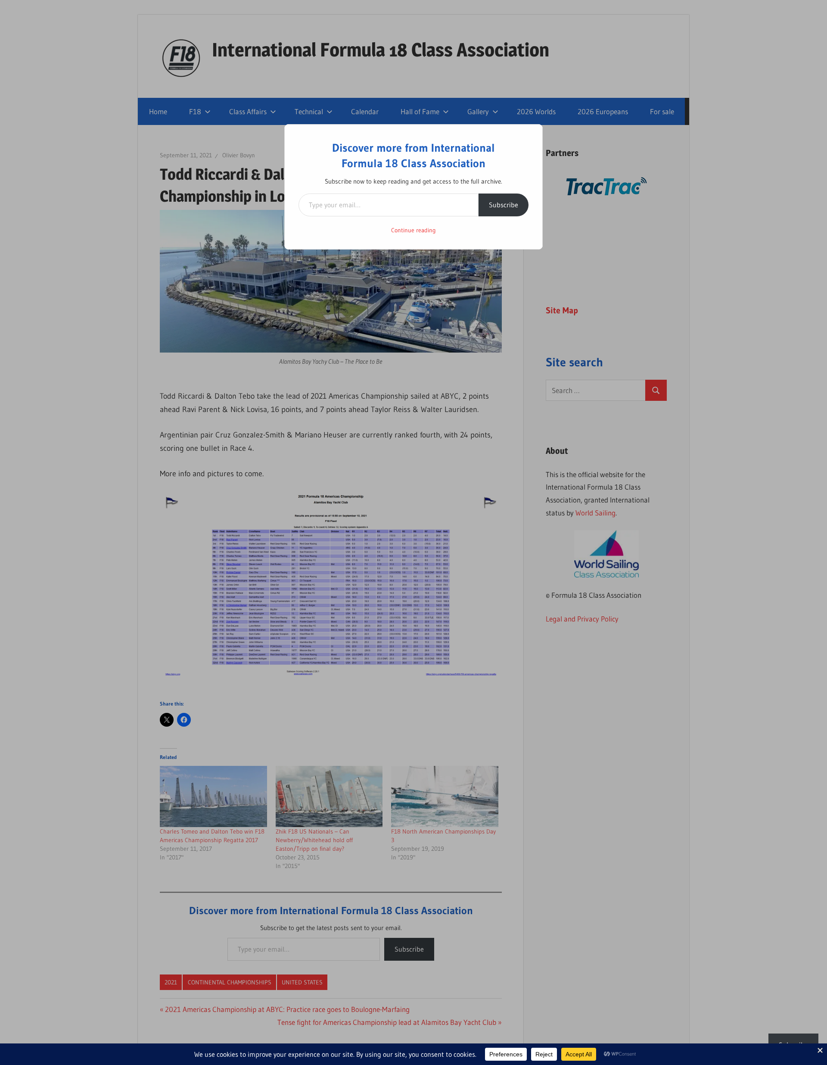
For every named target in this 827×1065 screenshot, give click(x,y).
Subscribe (503, 204)
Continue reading (413, 230)
